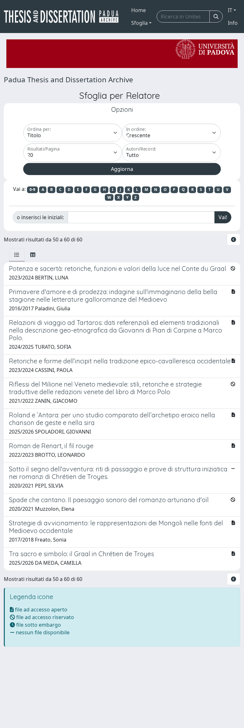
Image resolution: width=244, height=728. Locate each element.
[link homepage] (64, 16)
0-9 (32, 189)
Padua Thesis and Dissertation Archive (68, 79)
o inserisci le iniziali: (40, 217)
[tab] (17, 254)
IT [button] (230, 10)
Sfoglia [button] (139, 22)
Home (138, 10)
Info (233, 22)
